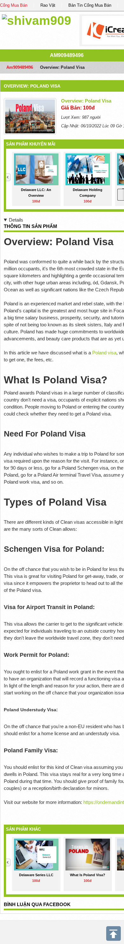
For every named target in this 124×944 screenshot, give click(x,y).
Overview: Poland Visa (32, 86)
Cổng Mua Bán (13, 5)
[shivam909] (36, 19)
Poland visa (104, 352)
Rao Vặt (47, 5)
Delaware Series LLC (36, 875)
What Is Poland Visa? (87, 875)
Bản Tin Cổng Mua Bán (89, 5)
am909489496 (67, 55)
